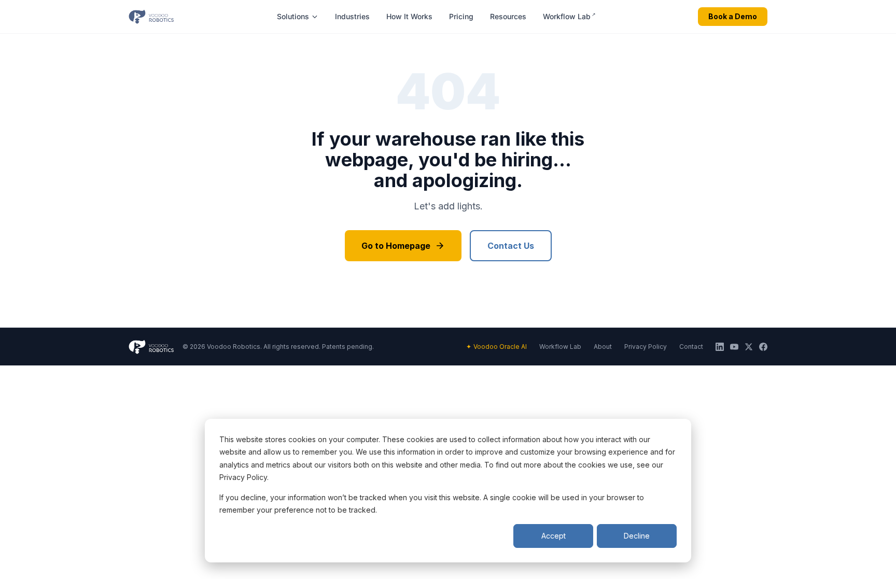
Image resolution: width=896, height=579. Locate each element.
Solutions (293, 16)
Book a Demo (732, 16)
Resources (508, 16)
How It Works (409, 16)
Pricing (461, 16)
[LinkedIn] (720, 347)
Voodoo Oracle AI (496, 346)
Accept (553, 535)
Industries (352, 16)
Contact (691, 346)
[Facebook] (763, 347)
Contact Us (510, 246)
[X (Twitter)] (749, 347)
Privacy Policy (645, 346)
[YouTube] (734, 347)
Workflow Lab (569, 16)
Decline (637, 535)
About (603, 346)
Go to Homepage (395, 246)
